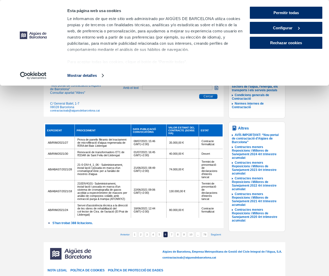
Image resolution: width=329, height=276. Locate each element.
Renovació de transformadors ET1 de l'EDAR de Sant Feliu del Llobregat (100, 154)
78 (204, 234)
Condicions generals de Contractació (250, 96)
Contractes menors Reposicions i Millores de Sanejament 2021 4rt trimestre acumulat (254, 199)
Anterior (125, 234)
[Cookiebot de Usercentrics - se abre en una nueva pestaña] (33, 75)
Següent (216, 234)
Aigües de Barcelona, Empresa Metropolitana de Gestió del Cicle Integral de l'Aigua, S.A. (222, 251)
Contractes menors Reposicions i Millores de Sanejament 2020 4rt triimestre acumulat (254, 215)
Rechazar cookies (286, 43)
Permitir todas (286, 13)
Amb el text (131, 88)
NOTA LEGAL (57, 270)
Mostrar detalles (82, 75)
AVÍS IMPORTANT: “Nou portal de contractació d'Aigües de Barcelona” (255, 138)
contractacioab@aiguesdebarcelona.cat (75, 110)
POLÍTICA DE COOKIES (87, 270)
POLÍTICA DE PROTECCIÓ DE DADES (135, 270)
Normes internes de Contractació (248, 105)
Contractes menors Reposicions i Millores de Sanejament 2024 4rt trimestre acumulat (254, 152)
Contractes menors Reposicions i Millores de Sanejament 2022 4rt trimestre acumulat (254, 184)
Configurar (283, 28)
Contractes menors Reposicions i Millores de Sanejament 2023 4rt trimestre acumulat (254, 168)
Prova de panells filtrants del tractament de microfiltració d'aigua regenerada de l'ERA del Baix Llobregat (101, 142)
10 (191, 234)
